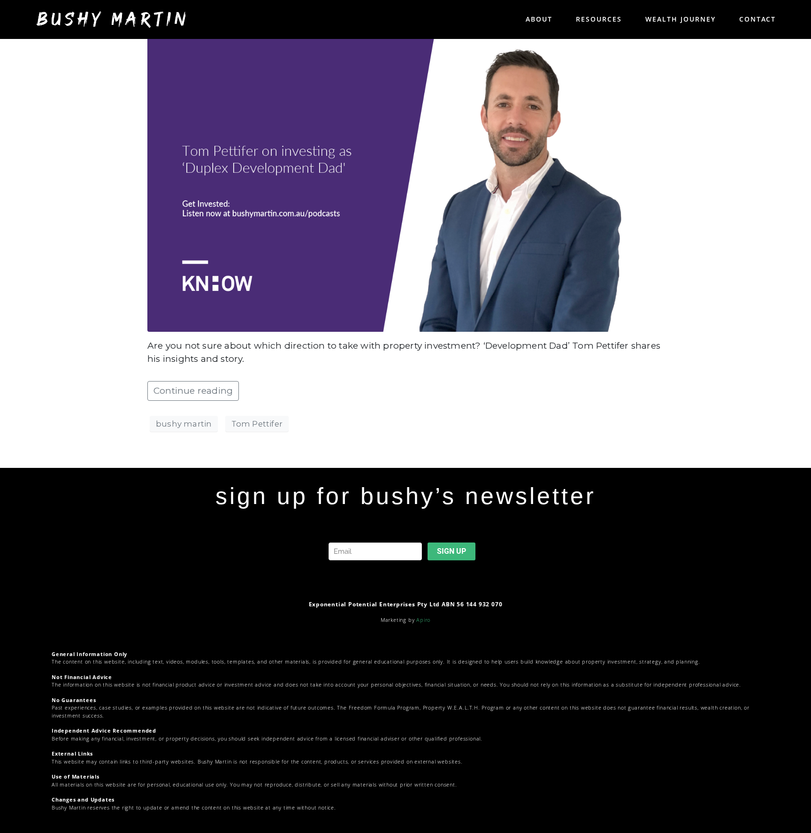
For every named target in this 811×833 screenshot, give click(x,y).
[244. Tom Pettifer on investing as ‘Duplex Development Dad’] (405, 183)
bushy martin (184, 423)
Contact (757, 19)
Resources (599, 19)
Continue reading (193, 390)
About (539, 19)
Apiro (423, 619)
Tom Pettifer (257, 423)
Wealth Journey (680, 19)
